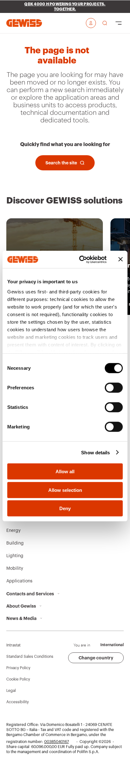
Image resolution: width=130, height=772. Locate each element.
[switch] (114, 388)
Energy (13, 530)
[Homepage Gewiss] (24, 23)
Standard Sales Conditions (29, 656)
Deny (65, 508)
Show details (95, 452)
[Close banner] (120, 259)
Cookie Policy (18, 679)
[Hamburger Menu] (119, 23)
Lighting (14, 556)
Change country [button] (96, 658)
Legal (11, 690)
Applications (19, 581)
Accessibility (17, 702)
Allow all (65, 471)
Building (15, 543)
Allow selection (65, 489)
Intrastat (13, 645)
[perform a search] (104, 23)
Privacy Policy (18, 668)
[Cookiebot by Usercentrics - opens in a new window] (80, 259)
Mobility (14, 568)
